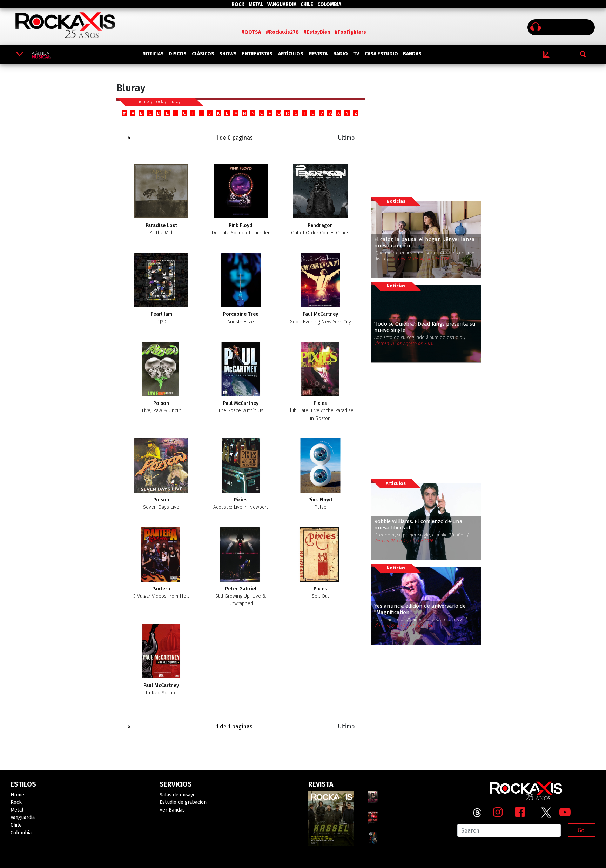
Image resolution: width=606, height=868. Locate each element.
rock (158, 101)
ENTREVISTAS (257, 54)
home (143, 101)
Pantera (161, 592)
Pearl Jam (161, 318)
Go (581, 830)
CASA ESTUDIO (381, 54)
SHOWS (228, 54)
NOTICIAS (153, 54)
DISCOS (178, 54)
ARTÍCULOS (290, 54)
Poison (161, 407)
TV (356, 54)
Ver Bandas (172, 810)
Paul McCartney (320, 318)
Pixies (320, 410)
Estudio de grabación (183, 802)
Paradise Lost (161, 229)
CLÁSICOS (203, 54)
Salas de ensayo (178, 795)
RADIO (340, 54)
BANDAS (412, 54)
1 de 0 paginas (234, 137)
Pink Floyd (240, 229)
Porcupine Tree (240, 318)
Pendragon (320, 229)
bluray (174, 101)
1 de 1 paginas (234, 726)
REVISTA (318, 54)
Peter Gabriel (240, 596)
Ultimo (346, 137)
